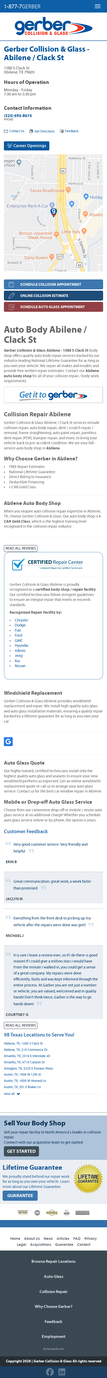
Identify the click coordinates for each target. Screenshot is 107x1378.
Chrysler (21, 620)
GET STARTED (21, 1151)
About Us (32, 1238)
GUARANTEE (20, 1195)
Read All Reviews (20, 548)
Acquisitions (40, 1244)
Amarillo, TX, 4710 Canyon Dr (24, 1062)
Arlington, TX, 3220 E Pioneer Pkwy (28, 1068)
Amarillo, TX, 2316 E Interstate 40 (27, 1056)
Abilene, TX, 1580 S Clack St (23, 1043)
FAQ (77, 1238)
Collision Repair (53, 1291)
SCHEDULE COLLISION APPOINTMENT (50, 284)
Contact (83, 1244)
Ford (18, 635)
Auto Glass (53, 1276)
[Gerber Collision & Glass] (53, 26)
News (48, 1238)
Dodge (20, 625)
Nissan (20, 666)
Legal (21, 1244)
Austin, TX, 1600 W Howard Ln (25, 1081)
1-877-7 (22, 6)
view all (9, 1094)
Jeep (19, 656)
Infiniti (20, 651)
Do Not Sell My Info (53, 1349)
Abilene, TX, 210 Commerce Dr (26, 1050)
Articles (63, 1238)
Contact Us (16, 131)
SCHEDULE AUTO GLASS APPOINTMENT (52, 307)
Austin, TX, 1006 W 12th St (22, 1074)
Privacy (90, 1238)
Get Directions (45, 131)
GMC (19, 641)
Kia (17, 661)
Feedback (71, 131)
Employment (53, 1336)
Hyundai (21, 646)
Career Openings (29, 146)
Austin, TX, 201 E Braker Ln (22, 1087)
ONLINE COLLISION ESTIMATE (44, 296)
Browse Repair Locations (53, 1261)
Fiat (18, 630)
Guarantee (64, 1244)
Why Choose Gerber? (53, 1306)
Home (15, 1238)
